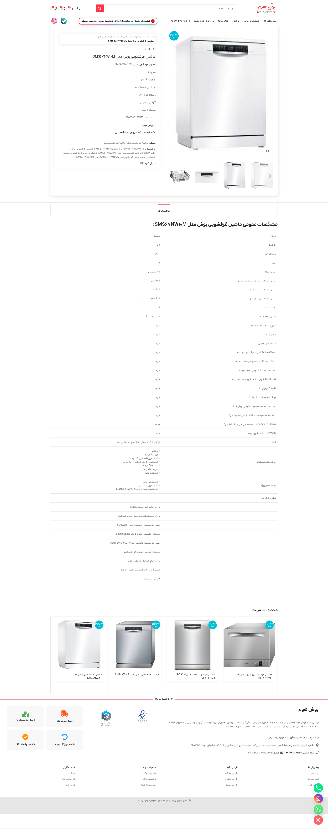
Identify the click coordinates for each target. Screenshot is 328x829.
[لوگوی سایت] (266, 9)
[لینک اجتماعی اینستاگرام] (141, 163)
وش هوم (147, 125)
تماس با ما (70, 784)
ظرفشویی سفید (72, 152)
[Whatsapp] (318, 809)
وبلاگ (72, 773)
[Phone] (318, 788)
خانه (151, 36)
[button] (270, 176)
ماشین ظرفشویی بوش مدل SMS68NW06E (87, 676)
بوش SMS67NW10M (135, 148)
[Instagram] (318, 798)
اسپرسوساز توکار (148, 784)
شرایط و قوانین (68, 778)
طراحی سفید (231, 784)
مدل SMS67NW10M (87, 157)
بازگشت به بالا (162, 698)
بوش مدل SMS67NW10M (108, 148)
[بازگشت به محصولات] (149, 49)
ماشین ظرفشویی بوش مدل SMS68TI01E (137, 674)
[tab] (164, 209)
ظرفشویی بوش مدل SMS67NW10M (117, 152)
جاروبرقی (314, 773)
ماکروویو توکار (149, 773)
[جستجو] (100, 8)
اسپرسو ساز (313, 778)
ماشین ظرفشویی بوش (134, 36)
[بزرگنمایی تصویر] (267, 151)
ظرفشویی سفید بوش (144, 157)
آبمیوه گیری (313, 784)
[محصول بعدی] (145, 49)
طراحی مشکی (231, 773)
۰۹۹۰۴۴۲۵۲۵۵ (293, 752)
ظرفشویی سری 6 (89, 152)
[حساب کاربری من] (78, 8)
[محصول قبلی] (153, 49)
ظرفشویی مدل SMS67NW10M (116, 157)
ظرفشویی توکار (149, 778)
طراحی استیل (231, 778)
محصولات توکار (149, 767)
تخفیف (89, 148)
